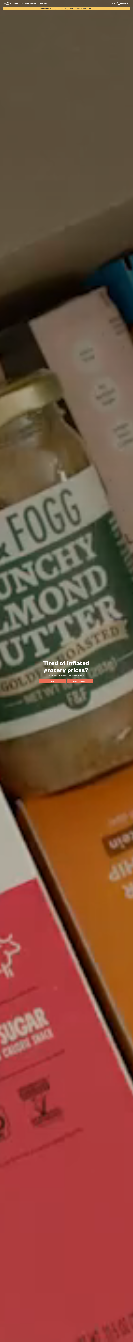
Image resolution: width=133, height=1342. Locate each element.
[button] (66, 8)
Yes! (52, 681)
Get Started (124, 3)
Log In (113, 3)
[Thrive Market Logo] (7, 3)
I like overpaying (79, 681)
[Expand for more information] (84, 8)
